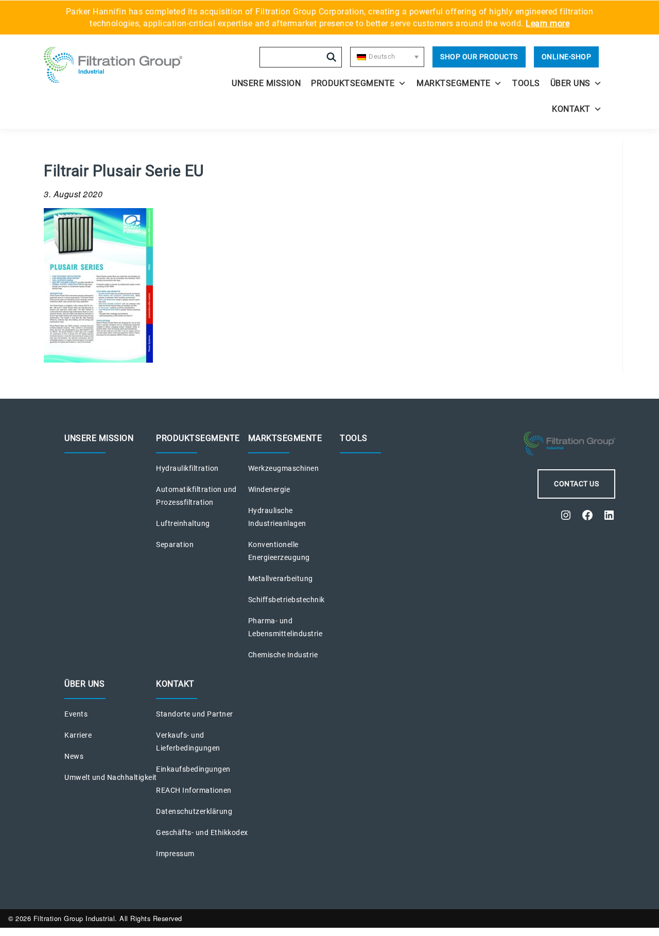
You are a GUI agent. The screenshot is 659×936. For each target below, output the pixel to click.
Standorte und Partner (194, 714)
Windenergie (269, 489)
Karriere (78, 735)
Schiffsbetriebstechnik (286, 599)
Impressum (175, 853)
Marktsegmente (454, 83)
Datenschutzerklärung (194, 811)
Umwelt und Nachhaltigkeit (110, 777)
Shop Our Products (479, 57)
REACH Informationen (194, 790)
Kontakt (571, 109)
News (73, 756)
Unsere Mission (266, 83)
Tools (526, 83)
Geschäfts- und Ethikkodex (202, 832)
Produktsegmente (353, 83)
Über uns (570, 83)
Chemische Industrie (283, 655)
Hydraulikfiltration (187, 468)
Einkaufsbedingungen (193, 769)
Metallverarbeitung (280, 578)
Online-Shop (567, 57)
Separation (175, 544)
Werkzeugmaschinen (283, 468)
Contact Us (576, 484)
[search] (331, 57)
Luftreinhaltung (183, 523)
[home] (114, 65)
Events (76, 714)
